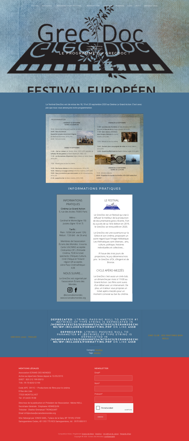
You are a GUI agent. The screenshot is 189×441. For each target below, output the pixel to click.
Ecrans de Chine (88, 434)
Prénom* (98, 394)
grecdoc (97, 353)
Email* (97, 372)
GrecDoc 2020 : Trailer (24, 337)
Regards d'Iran (125, 434)
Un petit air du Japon (111, 434)
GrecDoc (99, 350)
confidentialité (109, 437)
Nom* (97, 383)
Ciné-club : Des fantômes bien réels (165, 337)
